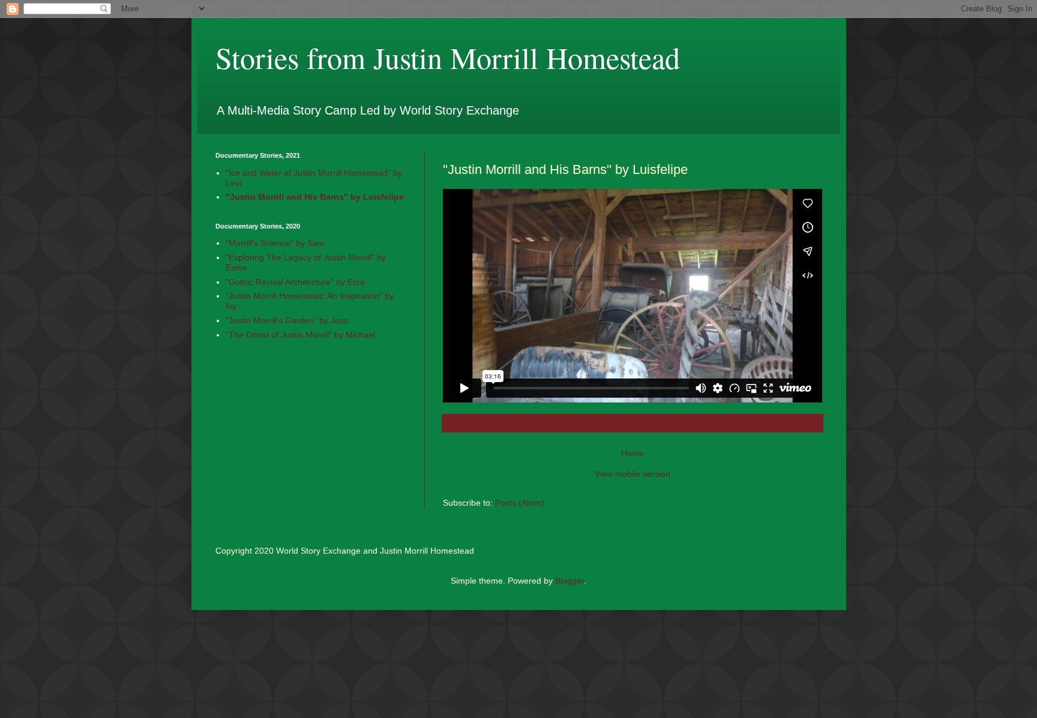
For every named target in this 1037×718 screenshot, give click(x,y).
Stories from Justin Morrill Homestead (447, 57)
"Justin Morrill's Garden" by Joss (287, 320)
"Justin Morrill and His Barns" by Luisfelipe (315, 197)
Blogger (569, 580)
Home (632, 453)
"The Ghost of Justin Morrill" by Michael (300, 335)
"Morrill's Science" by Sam (275, 243)
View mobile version (632, 474)
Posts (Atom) (519, 502)
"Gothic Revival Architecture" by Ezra (295, 282)
